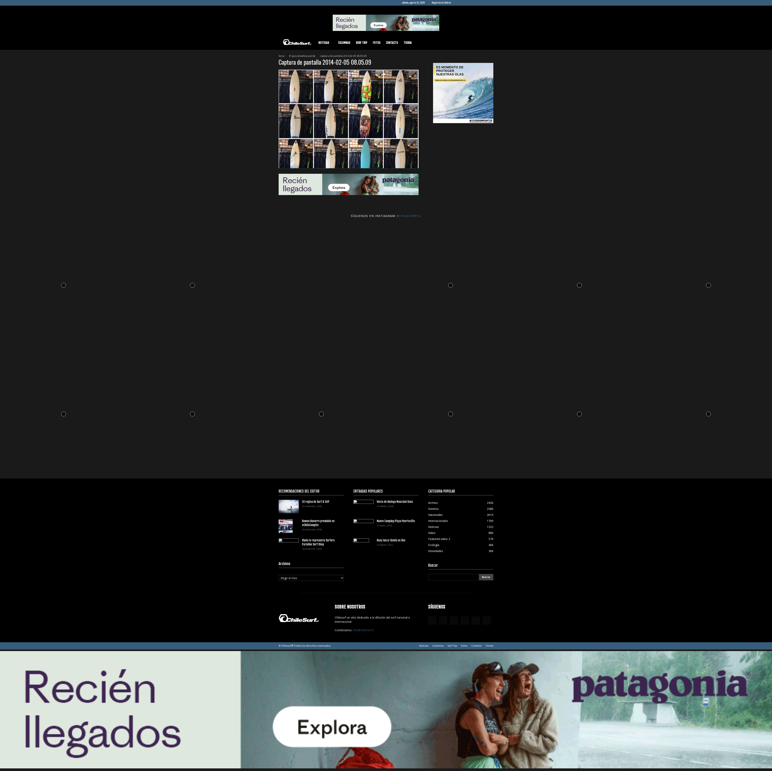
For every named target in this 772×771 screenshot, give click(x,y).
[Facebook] (457, 3)
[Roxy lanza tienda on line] (361, 545)
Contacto (392, 42)
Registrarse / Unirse (441, 2)
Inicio (282, 56)
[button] (488, 43)
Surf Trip (361, 42)
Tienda (408, 42)
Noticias (323, 42)
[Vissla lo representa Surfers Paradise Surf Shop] (289, 543)
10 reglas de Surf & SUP (315, 501)
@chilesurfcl (408, 216)
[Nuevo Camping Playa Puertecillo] (363, 525)
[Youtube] (490, 3)
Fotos (376, 42)
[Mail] (477, 3)
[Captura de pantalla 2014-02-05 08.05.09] (349, 167)
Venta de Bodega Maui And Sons (395, 501)
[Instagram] (464, 3)
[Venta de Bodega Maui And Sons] (363, 506)
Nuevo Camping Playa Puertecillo (396, 521)
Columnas (344, 42)
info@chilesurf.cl (363, 630)
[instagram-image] (63, 284)
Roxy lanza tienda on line (391, 540)
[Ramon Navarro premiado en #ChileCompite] (286, 526)
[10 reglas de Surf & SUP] (289, 506)
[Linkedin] (470, 3)
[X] (484, 3)
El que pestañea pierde (302, 56)
